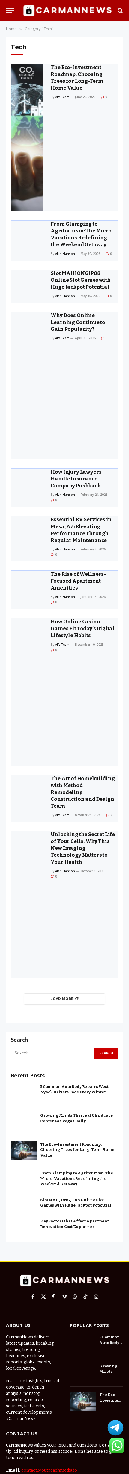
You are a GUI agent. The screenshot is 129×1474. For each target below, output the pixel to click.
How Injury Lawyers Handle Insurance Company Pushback (76, 479)
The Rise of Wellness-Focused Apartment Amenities (78, 581)
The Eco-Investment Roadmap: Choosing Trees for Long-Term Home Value (77, 1150)
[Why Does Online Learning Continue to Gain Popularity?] (27, 385)
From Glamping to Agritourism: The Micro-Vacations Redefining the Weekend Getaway (76, 1178)
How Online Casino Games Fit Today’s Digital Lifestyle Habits (83, 629)
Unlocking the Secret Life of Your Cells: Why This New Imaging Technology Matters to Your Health (83, 848)
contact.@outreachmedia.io (49, 1470)
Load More (61, 998)
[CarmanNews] (67, 10)
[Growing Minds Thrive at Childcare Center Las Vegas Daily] (24, 1122)
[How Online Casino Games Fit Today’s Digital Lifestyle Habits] (27, 692)
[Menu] (10, 10)
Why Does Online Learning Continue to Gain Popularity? (78, 322)
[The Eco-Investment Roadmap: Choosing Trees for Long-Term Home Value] (27, 137)
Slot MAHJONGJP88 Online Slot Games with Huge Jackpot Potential (80, 280)
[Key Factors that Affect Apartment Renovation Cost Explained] (24, 1227)
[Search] (119, 10)
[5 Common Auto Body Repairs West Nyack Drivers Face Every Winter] (24, 1093)
